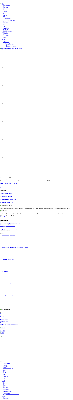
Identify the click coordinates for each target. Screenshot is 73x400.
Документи (3, 346)
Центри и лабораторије (5, 355)
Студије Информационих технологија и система (8, 199)
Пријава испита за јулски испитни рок (6, 187)
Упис (2, 350)
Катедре (4, 8)
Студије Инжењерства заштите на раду (6, 202)
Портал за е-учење (5, 22)
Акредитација (5, 6)
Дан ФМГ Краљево (5, 271)
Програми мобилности (6, 42)
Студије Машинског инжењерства (6, 193)
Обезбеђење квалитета (4, 313)
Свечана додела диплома (4, 211)
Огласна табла (5, 378)
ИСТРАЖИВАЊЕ (4, 32)
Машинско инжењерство (8, 18)
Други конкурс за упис (6, 27)
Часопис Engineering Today (6, 393)
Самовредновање (5, 7)
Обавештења (5, 11)
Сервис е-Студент (5, 376)
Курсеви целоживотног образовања (11, 46)
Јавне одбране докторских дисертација (6, 322)
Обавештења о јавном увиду (5, 325)
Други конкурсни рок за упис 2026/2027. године (8, 179)
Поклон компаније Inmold (6, 283)
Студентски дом (5, 29)
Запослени (4, 10)
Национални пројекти (6, 34)
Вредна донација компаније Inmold (8, 259)
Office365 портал (5, 21)
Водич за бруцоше (5, 30)
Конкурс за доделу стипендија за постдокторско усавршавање (10, 229)
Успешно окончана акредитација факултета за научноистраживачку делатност (15, 247)
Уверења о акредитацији (4, 319)
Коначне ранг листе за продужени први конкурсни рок (9, 183)
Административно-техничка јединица (8, 368)
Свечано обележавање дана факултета (8, 235)
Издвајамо (4, 14)
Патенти (4, 37)
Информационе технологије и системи (10, 20)
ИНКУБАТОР (4, 39)
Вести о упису (5, 383)
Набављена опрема (8, 45)
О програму (4, 41)
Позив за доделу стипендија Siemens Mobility (7, 226)
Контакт (4, 16)
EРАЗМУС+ (3, 396)
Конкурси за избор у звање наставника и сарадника (9, 324)
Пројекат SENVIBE (7, 43)
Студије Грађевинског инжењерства (6, 196)
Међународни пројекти (6, 35)
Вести (4, 13)
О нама (4, 26)
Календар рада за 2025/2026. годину (6, 310)
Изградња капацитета (6, 398)
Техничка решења (5, 36)
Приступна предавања (4, 321)
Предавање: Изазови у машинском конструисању (8, 216)
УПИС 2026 (3, 25)
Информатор (5, 385)
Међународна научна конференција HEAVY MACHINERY (11, 38)
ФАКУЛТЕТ (3, 4)
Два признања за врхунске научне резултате (7, 206)
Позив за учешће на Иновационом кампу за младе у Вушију (10, 223)
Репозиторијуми (5, 33)
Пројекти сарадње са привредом (7, 391)
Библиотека (4, 9)
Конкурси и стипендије (6, 23)
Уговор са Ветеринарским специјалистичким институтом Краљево (13, 295)
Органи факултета (5, 366)
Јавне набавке (2, 316)
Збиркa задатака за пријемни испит (7, 31)
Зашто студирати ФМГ (6, 28)
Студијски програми (6, 17)
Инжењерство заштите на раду (9, 19)
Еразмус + (3, 351)
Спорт (4, 380)
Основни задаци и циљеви (6, 5)
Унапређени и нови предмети (10, 44)
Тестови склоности (5, 387)
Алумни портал (5, 15)
